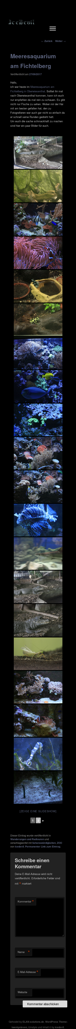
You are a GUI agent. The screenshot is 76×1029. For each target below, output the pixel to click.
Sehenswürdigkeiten (44, 843)
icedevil (19, 846)
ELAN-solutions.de (33, 1021)
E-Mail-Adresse (28, 972)
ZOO (59, 843)
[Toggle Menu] (52, 28)
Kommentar (26, 901)
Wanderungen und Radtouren (27, 839)
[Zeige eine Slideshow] (38, 811)
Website (22, 992)
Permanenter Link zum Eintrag (42, 846)
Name (24, 952)
